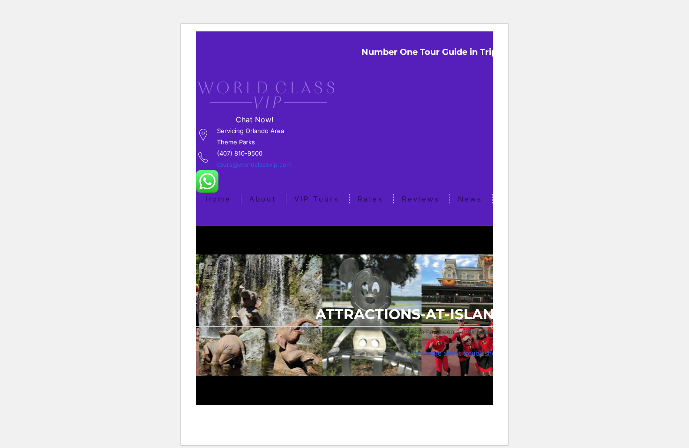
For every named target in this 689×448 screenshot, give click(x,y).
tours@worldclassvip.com (254, 164)
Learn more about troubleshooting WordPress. (477, 353)
